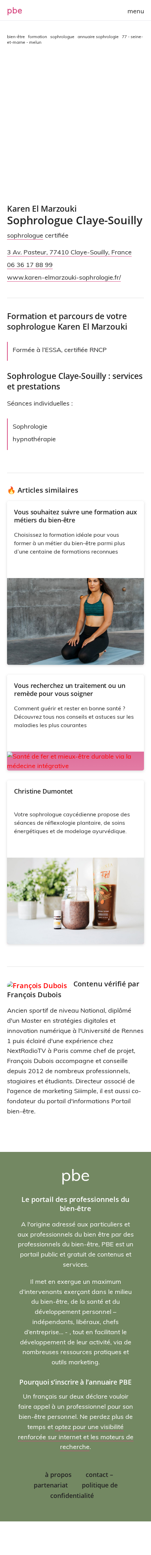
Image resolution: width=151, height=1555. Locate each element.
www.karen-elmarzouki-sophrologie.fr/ (64, 277)
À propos (58, 1474)
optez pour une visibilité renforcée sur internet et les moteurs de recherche (75, 1437)
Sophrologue (25, 235)
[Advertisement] (75, 124)
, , (69, 252)
